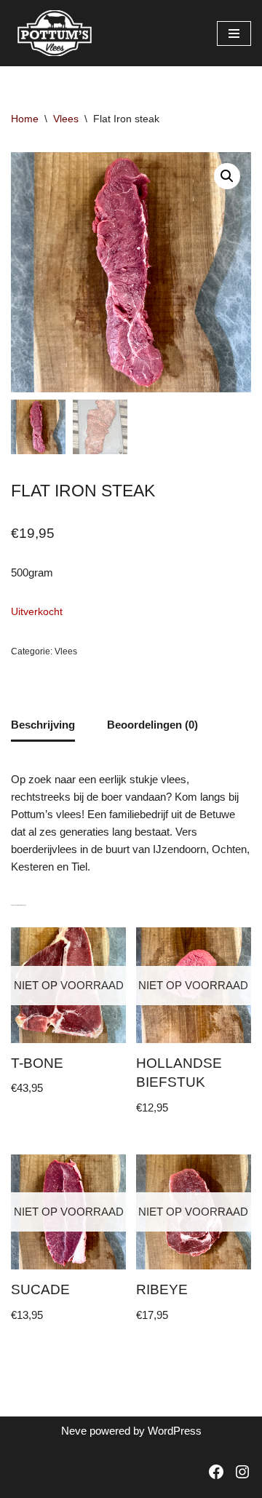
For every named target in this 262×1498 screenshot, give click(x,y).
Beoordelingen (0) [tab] (152, 724)
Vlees (66, 118)
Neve (74, 1430)
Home (25, 118)
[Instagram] (242, 1472)
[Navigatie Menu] (234, 33)
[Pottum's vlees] (54, 33)
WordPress (175, 1430)
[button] (227, 176)
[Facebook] (216, 1472)
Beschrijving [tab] (43, 724)
